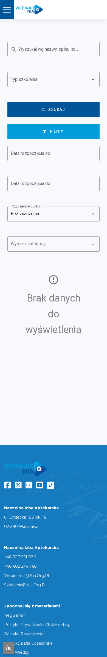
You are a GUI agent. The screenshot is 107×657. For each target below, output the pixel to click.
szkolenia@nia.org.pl (25, 584)
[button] (53, 79)
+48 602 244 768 (20, 566)
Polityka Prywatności (24, 634)
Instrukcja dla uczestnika (28, 643)
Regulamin (14, 615)
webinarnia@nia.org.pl (26, 575)
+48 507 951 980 (20, 556)
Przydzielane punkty (25, 206)
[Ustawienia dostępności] (8, 648)
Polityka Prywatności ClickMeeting (37, 624)
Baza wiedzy (16, 652)
